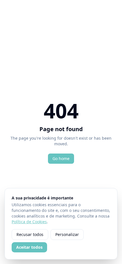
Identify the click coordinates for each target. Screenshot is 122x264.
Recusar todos (29, 234)
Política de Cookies (29, 221)
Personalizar (67, 234)
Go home (61, 158)
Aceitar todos (29, 247)
